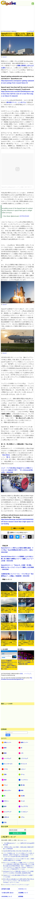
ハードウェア (30, 31)
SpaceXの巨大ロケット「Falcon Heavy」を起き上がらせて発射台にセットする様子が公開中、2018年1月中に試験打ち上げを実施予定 (8, 626)
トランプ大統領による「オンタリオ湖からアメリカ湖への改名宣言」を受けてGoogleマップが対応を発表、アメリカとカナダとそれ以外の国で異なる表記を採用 (18, 854)
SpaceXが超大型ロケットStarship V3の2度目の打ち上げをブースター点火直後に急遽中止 (26, 626)
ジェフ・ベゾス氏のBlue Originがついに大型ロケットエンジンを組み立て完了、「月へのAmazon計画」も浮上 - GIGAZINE (17, 470)
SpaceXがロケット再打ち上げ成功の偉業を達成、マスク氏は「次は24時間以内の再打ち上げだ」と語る (8, 594)
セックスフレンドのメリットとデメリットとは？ (16, 884)
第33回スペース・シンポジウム (16, 102)
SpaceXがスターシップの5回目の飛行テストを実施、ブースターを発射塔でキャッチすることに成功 (8, 643)
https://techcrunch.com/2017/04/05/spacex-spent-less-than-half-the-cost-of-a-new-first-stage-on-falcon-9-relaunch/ (17, 94)
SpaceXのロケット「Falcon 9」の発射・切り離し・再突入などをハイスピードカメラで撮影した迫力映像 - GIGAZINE (17, 567)
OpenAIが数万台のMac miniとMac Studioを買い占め (17, 851)
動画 (21, 673)
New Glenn (6, 455)
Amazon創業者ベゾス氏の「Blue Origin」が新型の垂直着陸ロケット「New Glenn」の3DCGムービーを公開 (26, 610)
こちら (24, 840)
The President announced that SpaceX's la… (16, 678)
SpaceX (5, 57)
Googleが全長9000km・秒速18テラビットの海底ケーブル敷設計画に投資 (26, 662)
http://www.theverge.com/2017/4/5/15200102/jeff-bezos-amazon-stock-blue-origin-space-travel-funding (17, 522)
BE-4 (8, 457)
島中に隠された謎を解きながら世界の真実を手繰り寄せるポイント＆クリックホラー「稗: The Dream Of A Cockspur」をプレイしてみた (18, 880)
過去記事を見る (17, 833)
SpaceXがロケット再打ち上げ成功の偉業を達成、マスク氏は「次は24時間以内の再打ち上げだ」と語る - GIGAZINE (17, 550)
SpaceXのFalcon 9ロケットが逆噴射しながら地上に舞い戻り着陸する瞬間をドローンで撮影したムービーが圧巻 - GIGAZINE (17, 559)
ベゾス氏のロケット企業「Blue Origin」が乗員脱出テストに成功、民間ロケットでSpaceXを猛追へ (26, 643)
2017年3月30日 (24, 216)
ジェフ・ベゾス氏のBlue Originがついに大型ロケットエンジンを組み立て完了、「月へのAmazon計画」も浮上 (26, 594)
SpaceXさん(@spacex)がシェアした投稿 (12, 187)
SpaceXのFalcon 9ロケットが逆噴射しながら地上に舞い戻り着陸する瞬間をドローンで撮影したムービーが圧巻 (8, 610)
